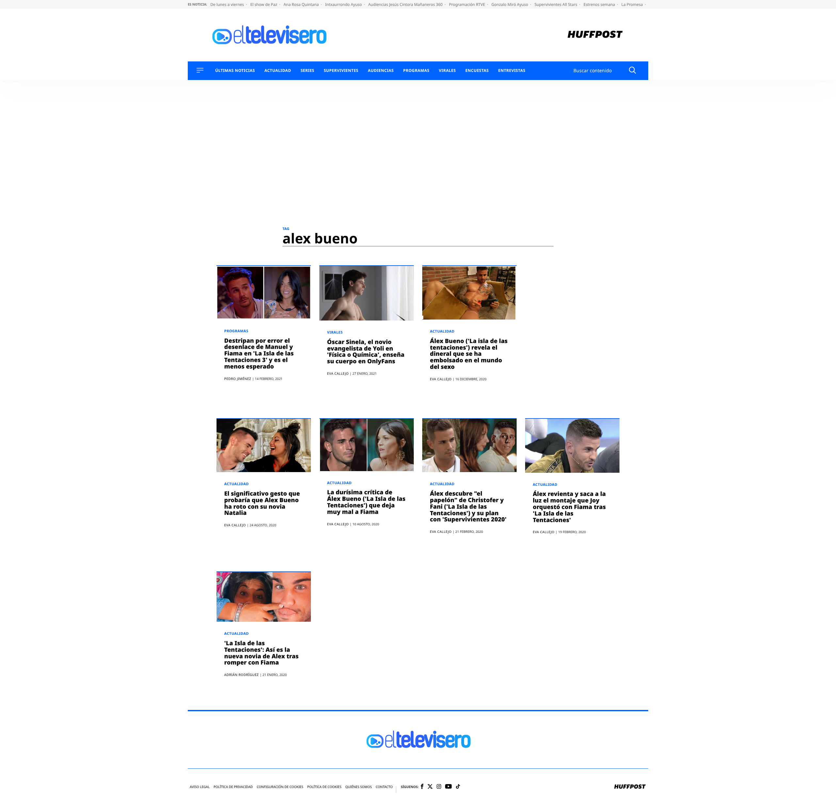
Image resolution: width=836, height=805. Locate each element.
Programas (416, 71)
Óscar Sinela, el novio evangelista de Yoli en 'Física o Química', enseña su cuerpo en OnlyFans (366, 351)
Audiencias (381, 71)
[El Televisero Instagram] (439, 787)
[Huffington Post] (595, 35)
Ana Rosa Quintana (301, 4)
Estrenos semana (600, 4)
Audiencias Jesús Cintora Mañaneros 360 (405, 4)
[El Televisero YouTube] (448, 787)
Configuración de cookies (280, 787)
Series (307, 71)
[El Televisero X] (430, 787)
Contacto (384, 787)
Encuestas (477, 71)
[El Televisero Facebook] (422, 787)
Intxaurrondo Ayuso (344, 4)
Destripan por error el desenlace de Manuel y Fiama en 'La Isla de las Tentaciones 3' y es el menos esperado (259, 353)
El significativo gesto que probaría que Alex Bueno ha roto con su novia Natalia (262, 503)
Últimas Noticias (235, 71)
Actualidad (278, 71)
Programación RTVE (467, 4)
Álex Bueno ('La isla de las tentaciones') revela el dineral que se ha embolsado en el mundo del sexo (469, 354)
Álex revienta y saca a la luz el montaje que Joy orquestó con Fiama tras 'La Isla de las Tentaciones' (569, 507)
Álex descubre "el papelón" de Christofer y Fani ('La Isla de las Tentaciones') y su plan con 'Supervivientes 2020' (468, 506)
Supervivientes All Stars (556, 4)
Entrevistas (511, 71)
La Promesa (632, 4)
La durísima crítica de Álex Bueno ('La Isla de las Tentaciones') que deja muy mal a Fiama (366, 502)
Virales (447, 71)
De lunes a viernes (227, 4)
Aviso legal (200, 787)
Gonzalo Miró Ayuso (510, 4)
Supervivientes (341, 71)
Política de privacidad (233, 787)
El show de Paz (264, 4)
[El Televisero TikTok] (458, 787)
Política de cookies (324, 787)
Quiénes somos (358, 787)
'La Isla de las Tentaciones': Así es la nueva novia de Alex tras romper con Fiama (261, 652)
